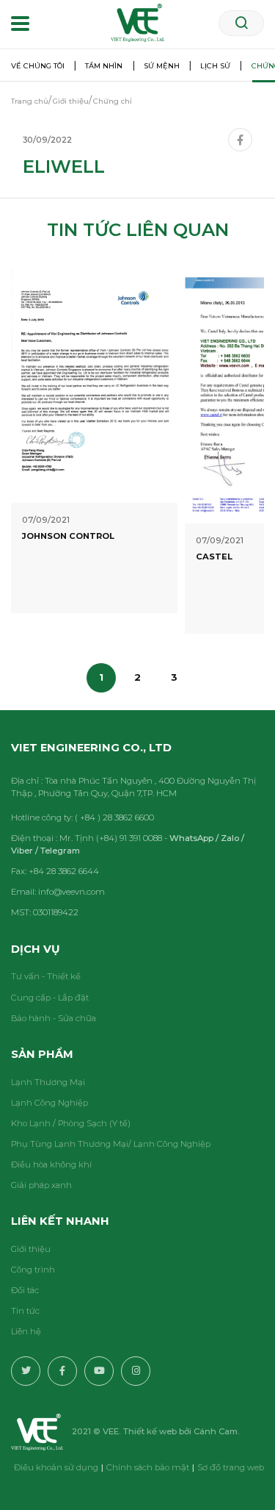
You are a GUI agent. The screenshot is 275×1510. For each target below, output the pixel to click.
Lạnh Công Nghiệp (49, 1103)
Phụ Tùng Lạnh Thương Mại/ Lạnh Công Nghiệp (110, 1144)
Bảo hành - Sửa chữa (53, 1018)
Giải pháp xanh (41, 1185)
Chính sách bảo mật (147, 1467)
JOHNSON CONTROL (68, 536)
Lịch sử (215, 66)
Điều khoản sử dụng (56, 1467)
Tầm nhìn (103, 66)
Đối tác (25, 1290)
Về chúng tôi (38, 66)
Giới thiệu (31, 1249)
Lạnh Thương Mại (48, 1082)
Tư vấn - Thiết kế (46, 976)
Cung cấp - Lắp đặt (50, 997)
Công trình (33, 1269)
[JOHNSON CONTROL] (94, 384)
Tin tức (25, 1311)
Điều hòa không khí (51, 1164)
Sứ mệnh (162, 66)
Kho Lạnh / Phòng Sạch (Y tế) (71, 1123)
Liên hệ (26, 1331)
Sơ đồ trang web (230, 1467)
